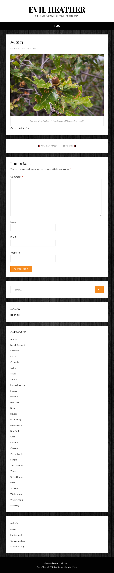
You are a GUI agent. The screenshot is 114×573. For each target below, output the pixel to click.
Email (14, 237)
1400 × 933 (31, 48)
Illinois (13, 373)
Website (15, 252)
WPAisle (53, 567)
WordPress (72, 567)
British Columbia (18, 345)
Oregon (14, 448)
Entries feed (16, 535)
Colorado (14, 362)
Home (57, 26)
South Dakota (16, 465)
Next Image (67, 146)
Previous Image (49, 146)
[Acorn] (57, 84)
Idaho (13, 368)
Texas (13, 471)
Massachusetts (17, 385)
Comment (16, 176)
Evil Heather (57, 9)
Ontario (14, 442)
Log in (13, 529)
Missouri (14, 396)
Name (14, 222)
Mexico (13, 391)
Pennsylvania (16, 454)
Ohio (12, 436)
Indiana (13, 379)
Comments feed (17, 541)
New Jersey (15, 419)
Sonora (13, 459)
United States (16, 477)
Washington (16, 494)
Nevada (13, 413)
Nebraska (14, 408)
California (14, 350)
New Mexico (16, 425)
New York (14, 431)
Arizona (13, 339)
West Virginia (16, 499)
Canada (13, 356)
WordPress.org (17, 546)
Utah (12, 482)
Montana (14, 402)
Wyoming (14, 505)
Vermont (14, 488)
